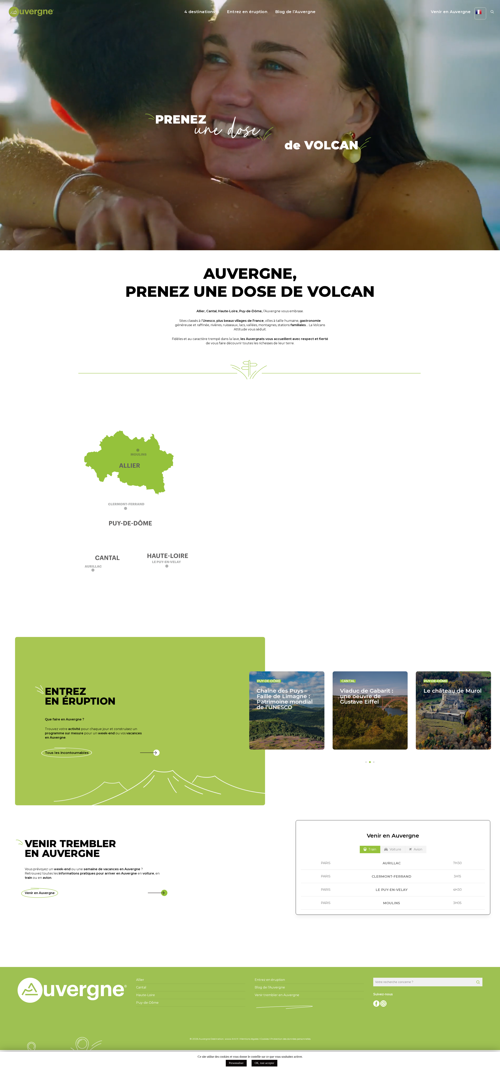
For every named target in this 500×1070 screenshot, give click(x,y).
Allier (200, 311)
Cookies (264, 1038)
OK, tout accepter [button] (264, 1063)
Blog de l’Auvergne (270, 987)
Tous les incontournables (67, 753)
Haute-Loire (228, 311)
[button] (132, 508)
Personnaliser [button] (236, 1063)
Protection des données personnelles (291, 1038)
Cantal (211, 311)
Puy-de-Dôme (250, 311)
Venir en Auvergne (40, 893)
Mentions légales (249, 1038)
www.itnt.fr (231, 1038)
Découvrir (364, 539)
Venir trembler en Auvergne (277, 995)
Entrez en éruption (270, 980)
